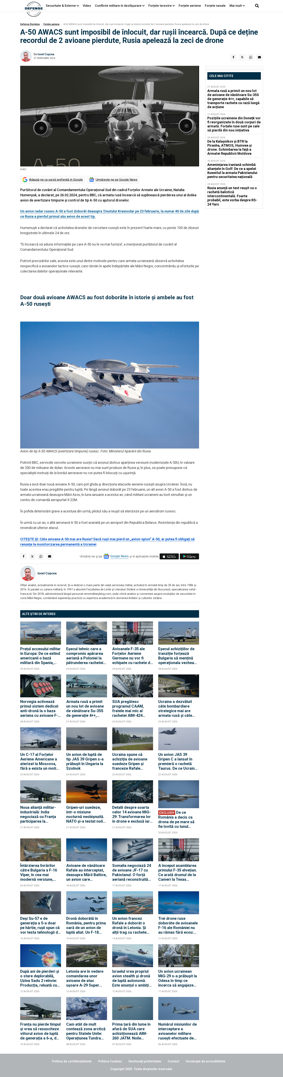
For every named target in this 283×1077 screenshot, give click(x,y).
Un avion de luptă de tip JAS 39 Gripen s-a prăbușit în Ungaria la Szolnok (85, 761)
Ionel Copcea (46, 54)
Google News (119, 556)
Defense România (30, 24)
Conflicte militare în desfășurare (118, 6)
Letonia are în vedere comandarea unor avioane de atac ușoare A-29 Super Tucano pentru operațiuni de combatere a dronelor (85, 978)
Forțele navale (215, 6)
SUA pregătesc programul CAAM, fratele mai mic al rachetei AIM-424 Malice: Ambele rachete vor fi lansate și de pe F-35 (131, 708)
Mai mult (236, 6)
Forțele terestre (160, 6)
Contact (173, 1061)
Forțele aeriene (190, 6)
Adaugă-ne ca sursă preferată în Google (56, 179)
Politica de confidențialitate (72, 1061)
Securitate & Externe (61, 6)
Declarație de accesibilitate (205, 1061)
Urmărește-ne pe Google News (116, 179)
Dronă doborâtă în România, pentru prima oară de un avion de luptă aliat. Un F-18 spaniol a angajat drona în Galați (86, 925)
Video (87, 6)
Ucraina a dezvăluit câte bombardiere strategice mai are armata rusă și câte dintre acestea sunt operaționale (175, 708)
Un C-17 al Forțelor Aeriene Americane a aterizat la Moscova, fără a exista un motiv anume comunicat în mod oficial (39, 761)
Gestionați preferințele (144, 1061)
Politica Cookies (110, 1061)
